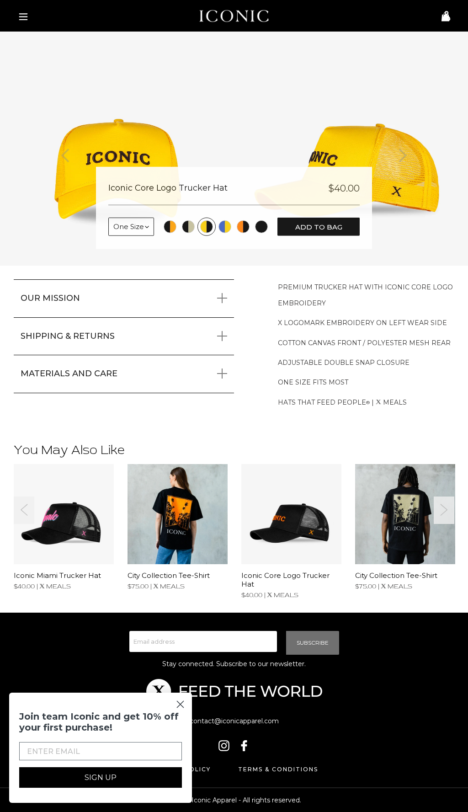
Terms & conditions (278, 769)
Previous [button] (24, 510)
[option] (117, 149)
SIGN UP (101, 777)
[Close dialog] (180, 704)
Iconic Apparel (214, 800)
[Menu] (21, 16)
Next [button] (444, 510)
